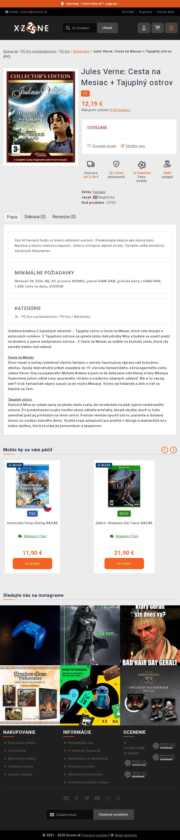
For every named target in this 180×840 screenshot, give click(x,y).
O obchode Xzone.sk (84, 750)
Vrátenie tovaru (20, 766)
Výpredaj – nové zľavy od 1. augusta (93, 3)
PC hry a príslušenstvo (39, 316)
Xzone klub (166, 12)
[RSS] (118, 798)
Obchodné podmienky (85, 774)
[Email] (66, 798)
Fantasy (99, 192)
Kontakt (128, 12)
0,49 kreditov (120, 110)
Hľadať (107, 28)
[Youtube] (97, 798)
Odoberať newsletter (113, 815)
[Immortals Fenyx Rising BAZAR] (32, 486)
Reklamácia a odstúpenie (88, 758)
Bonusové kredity (22, 758)
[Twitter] (87, 798)
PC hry (65, 316)
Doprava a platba (21, 743)
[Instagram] (107, 798)
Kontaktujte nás (80, 743)
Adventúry (82, 316)
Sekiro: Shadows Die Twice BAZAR (124, 523)
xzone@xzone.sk (28, 12)
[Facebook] (76, 798)
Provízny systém (81, 766)
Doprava (145, 12)
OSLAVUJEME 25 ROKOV (134, 750)
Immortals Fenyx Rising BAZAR (32, 523)
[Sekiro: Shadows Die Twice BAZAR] (124, 486)
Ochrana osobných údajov (88, 782)
